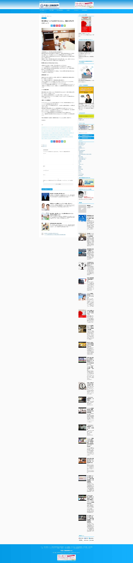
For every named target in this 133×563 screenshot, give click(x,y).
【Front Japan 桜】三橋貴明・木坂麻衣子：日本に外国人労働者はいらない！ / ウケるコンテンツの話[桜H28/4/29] (90, 499)
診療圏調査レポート (81, 147)
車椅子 (54, 138)
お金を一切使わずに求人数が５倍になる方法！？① (90, 384)
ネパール (50, 129)
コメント (44, 153)
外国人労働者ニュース (43, 10)
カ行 (67, 127)
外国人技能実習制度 (60, 10)
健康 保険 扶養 (66, 132)
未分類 (79, 170)
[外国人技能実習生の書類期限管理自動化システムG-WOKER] (86, 77)
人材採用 (79, 146)
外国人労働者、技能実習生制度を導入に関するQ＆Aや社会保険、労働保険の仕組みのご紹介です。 (66, 552)
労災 (79, 165)
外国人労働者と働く (81, 144)
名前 (44, 166)
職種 (42, 138)
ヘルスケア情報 (81, 174)
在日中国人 (55, 134)
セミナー (79, 171)
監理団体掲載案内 (84, 10)
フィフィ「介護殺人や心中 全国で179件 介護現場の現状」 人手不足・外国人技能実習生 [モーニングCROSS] (90, 442)
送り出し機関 (80, 169)
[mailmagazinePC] (86, 117)
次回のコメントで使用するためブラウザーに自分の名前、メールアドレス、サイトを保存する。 (58, 181)
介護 (79, 162)
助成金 (79, 155)
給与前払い (66, 136)
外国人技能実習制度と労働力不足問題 (85, 154)
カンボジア (63, 127)
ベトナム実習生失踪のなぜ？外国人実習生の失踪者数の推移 (54, 234)
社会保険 (68, 10)
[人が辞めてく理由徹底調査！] (86, 102)
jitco (79, 149)
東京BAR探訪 (80, 175)
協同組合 (51, 134)
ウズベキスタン (58, 127)
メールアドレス (46, 170)
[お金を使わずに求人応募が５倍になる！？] (86, 51)
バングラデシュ (55, 129)
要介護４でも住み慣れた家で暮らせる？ (57, 193)
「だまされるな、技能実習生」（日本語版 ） (90, 399)
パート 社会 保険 (61, 129)
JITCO (43, 127)
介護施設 (53, 132)
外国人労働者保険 (66, 134)
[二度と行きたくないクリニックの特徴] (86, 198)
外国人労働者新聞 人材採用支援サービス (91, 279)
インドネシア (53, 127)
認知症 (51, 138)
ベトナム (71, 129)
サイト (44, 174)
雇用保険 (79, 166)
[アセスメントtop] (86, 128)
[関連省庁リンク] (86, 539)
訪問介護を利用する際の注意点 (56, 223)
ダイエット (46, 129)
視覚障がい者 (47, 138)
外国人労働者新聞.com (66, 550)
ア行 (45, 127)
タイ (42, 129)
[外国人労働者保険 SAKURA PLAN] (86, 183)
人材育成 (79, 160)
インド (49, 127)
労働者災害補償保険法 (45, 134)
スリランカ (71, 127)
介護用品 (57, 132)
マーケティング (81, 145)
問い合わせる (76, 10)
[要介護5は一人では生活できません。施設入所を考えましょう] (62, 26)
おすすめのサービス (43, 12)
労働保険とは (71, 132)
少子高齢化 (58, 136)
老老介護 (71, 136)
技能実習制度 (81, 151)
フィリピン (67, 129)
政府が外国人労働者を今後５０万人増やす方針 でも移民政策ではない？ (90, 461)
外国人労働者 (51, 10)
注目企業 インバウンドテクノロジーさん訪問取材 (90, 235)
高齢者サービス (58, 138)
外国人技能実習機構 (52, 136)
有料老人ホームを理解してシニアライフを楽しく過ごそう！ (61, 203)
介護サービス (49, 132)
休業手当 (61, 132)
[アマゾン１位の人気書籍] (86, 24)
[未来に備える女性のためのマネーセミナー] (84, 7)
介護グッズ (43, 132)
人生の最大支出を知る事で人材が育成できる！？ (90, 264)
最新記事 (88, 205)
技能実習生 (81, 152)
